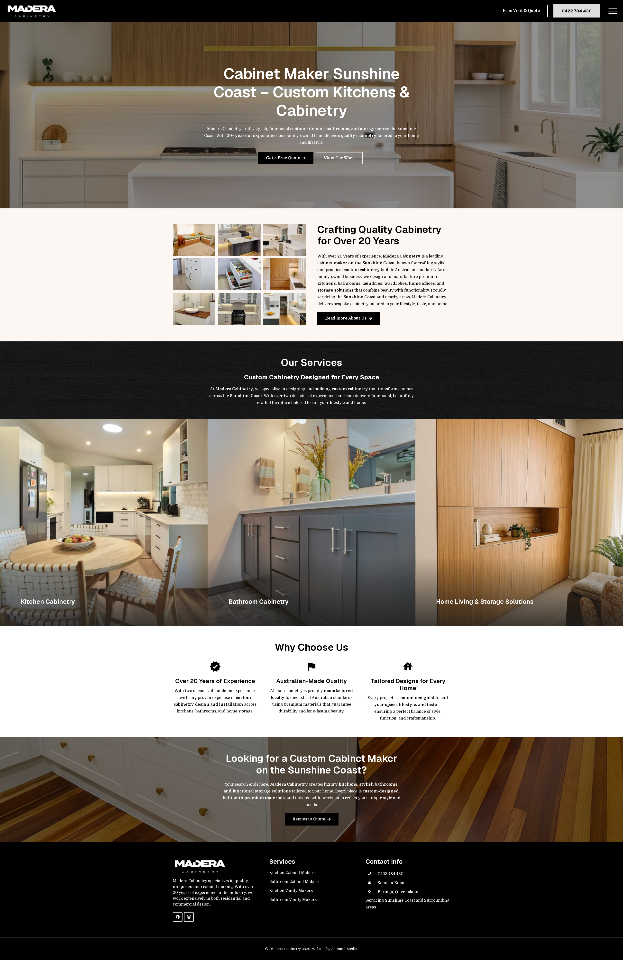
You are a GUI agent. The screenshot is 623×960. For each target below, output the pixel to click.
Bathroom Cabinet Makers (294, 882)
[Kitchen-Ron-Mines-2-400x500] (239, 274)
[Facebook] (178, 917)
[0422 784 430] (372, 874)
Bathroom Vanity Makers (293, 900)
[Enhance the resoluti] (239, 240)
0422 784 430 (390, 874)
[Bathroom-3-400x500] (194, 309)
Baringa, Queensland (398, 892)
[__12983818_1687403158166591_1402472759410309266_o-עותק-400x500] (194, 274)
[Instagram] (189, 917)
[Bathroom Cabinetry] (311, 522)
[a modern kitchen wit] (284, 309)
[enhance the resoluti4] (284, 274)
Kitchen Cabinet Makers (292, 873)
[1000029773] (239, 309)
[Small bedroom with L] (194, 240)
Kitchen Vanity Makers (291, 891)
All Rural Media (344, 949)
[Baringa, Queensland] (372, 892)
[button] (612, 11)
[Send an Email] (372, 883)
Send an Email (391, 883)
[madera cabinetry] (31, 11)
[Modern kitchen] (284, 240)
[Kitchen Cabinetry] (104, 522)
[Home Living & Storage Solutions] (519, 522)
